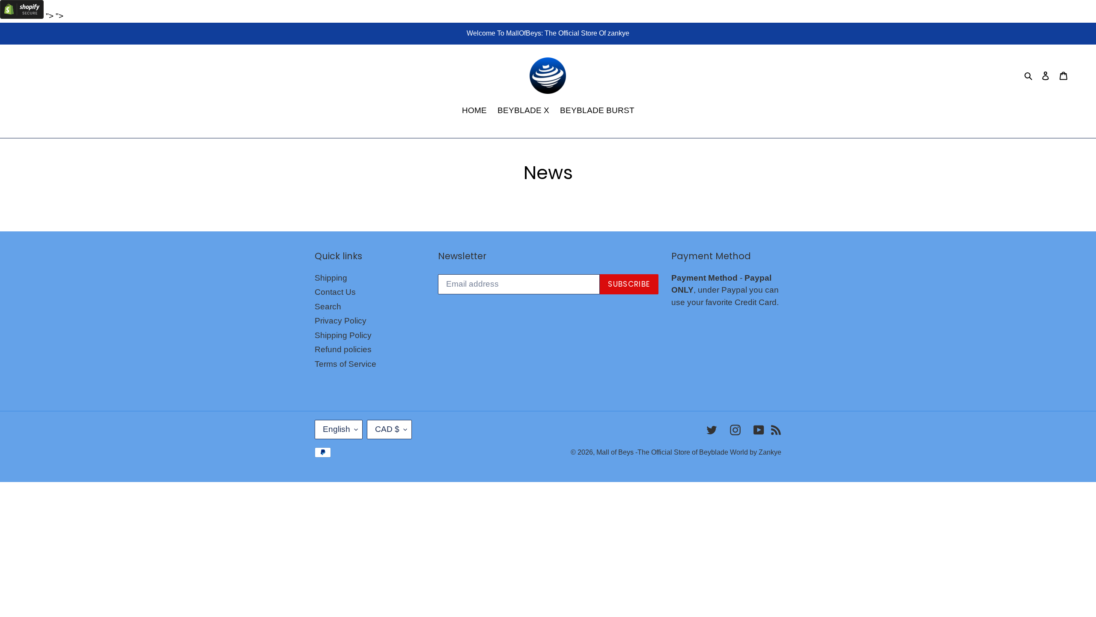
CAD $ (387, 429)
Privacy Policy (340, 320)
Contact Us (335, 292)
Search (328, 306)
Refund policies (343, 349)
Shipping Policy (343, 335)
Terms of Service (345, 363)
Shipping (331, 277)
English (336, 429)
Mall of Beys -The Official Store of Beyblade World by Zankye (688, 452)
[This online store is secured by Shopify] (22, 16)
